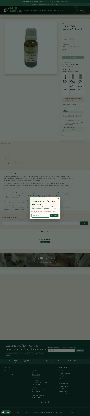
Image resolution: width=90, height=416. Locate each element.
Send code (54, 215)
